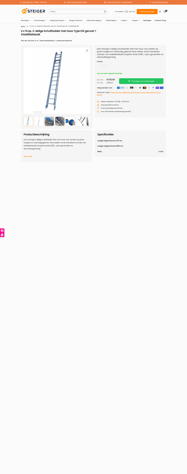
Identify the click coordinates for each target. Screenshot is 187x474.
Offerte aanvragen (147, 11)
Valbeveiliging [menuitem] (111, 20)
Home (23, 26)
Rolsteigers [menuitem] (25, 20)
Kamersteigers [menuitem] (39, 20)
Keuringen (147, 20)
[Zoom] (87, 50)
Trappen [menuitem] (135, 20)
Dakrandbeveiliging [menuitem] (94, 20)
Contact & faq (160, 20)
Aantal (100, 61)
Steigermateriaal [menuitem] (75, 20)
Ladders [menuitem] (124, 20)
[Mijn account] (160, 11)
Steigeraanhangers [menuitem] (57, 20)
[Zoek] (105, 11)
